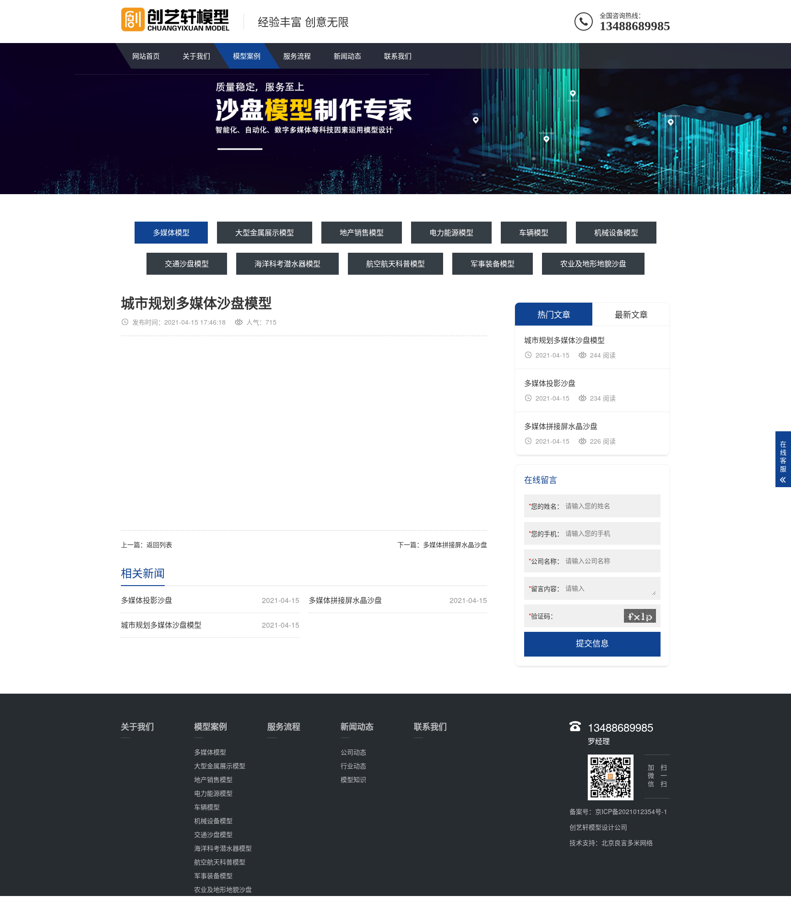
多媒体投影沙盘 (210, 600)
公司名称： (546, 560)
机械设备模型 (616, 232)
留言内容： (546, 588)
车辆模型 (533, 232)
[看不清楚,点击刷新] (640, 616)
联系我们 (398, 55)
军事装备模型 (493, 263)
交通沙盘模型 (187, 263)
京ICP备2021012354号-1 (631, 811)
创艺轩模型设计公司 (598, 826)
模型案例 (246, 55)
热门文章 (553, 314)
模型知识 (353, 779)
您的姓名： (546, 506)
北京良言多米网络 (627, 842)
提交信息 (592, 643)
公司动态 (353, 751)
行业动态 (353, 765)
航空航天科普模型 (395, 263)
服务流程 (297, 55)
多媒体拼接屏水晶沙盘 (455, 544)
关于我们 (196, 55)
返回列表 (159, 544)
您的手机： (546, 533)
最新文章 (631, 314)
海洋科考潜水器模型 (287, 263)
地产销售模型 (362, 232)
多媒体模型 (171, 232)
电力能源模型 (451, 232)
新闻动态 (347, 55)
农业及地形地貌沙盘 (593, 263)
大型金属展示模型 (264, 232)
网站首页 (146, 55)
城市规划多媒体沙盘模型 (210, 625)
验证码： (543, 615)
